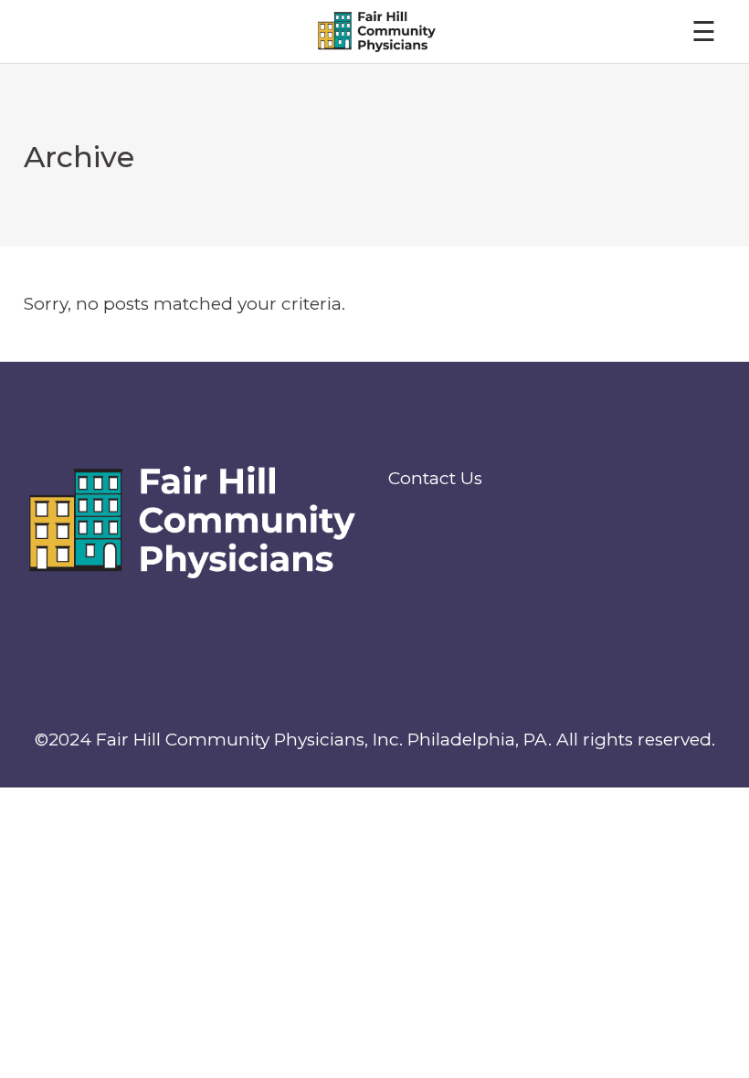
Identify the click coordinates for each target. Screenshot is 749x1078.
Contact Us (435, 478)
